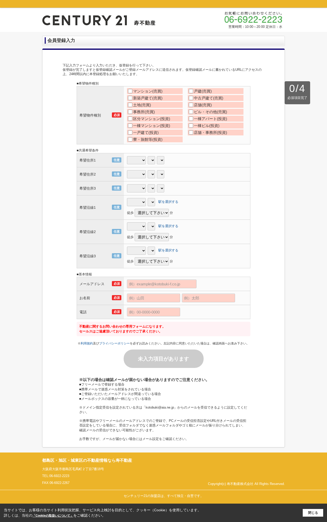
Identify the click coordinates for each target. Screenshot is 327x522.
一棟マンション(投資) (151, 125)
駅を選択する (168, 202)
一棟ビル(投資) (206, 125)
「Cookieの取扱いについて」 (52, 515)
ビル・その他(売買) (210, 112)
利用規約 (87, 343)
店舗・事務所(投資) (210, 132)
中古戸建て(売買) (208, 98)
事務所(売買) (144, 112)
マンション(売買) (147, 91)
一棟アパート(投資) (210, 119)
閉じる (313, 513)
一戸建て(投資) (146, 132)
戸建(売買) (203, 91)
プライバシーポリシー (114, 343)
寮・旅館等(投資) (147, 139)
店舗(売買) (203, 105)
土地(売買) (142, 105)
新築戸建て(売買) (147, 98)
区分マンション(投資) (151, 119)
